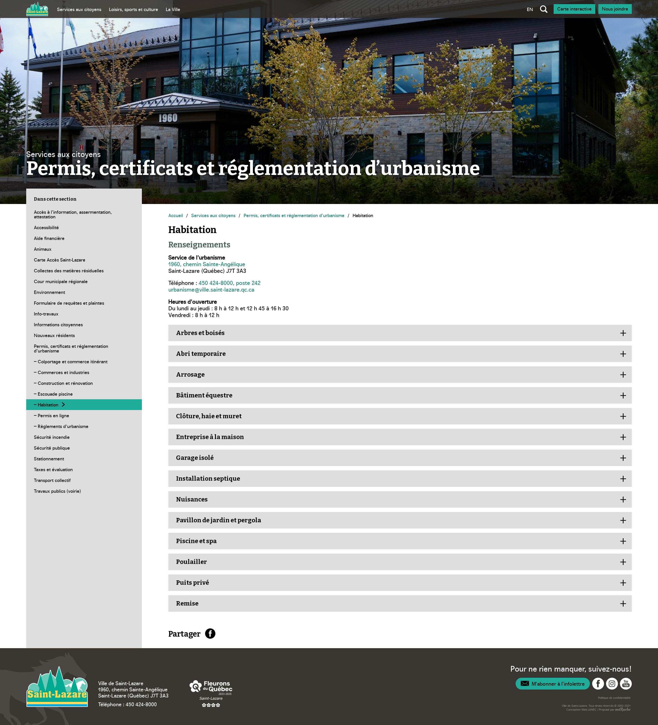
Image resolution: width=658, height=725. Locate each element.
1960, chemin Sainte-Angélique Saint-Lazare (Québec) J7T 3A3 (133, 692)
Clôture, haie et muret (209, 416)
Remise (187, 603)
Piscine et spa (196, 541)
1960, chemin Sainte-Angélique (206, 264)
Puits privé (192, 582)
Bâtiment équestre (204, 395)
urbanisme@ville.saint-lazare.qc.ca (211, 289)
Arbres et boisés (200, 333)
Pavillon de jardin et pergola (218, 520)
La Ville (173, 9)
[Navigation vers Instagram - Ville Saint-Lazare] (612, 684)
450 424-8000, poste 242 (230, 282)
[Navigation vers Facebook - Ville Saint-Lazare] (598, 684)
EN (530, 9)
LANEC (592, 709)
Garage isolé (195, 457)
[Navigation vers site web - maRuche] (622, 710)
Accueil (175, 215)
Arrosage (190, 374)
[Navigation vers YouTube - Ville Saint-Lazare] (626, 684)
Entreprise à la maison (210, 437)
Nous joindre (615, 8)
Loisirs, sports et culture (133, 9)
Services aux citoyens (79, 9)
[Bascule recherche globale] (544, 9)
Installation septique (208, 478)
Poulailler (191, 561)
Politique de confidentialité (614, 698)
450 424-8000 (141, 704)
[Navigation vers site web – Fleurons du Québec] (211, 693)
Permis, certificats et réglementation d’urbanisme (294, 215)
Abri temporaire (201, 353)
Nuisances (192, 499)
